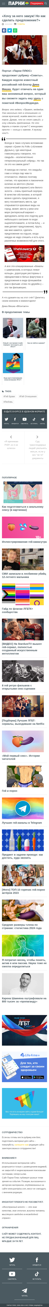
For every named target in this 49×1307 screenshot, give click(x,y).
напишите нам (21, 1145)
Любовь (9, 402)
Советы (21, 24)
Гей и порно (9, 790)
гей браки (10, 396)
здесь (37, 98)
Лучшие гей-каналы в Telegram (22, 822)
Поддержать (37, 3)
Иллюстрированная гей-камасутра (24, 541)
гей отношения (28, 396)
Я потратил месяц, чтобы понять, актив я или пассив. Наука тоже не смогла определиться (24, 963)
